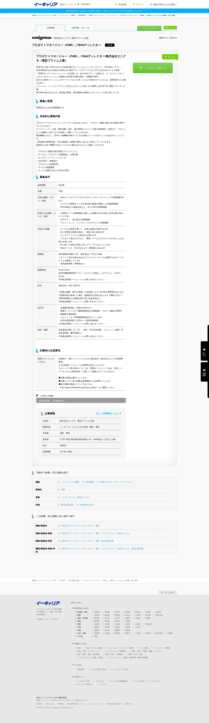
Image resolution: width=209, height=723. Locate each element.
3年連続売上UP (86, 505)
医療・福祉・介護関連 (114, 654)
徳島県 (97, 630)
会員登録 (123, 4)
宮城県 (127, 612)
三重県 (127, 621)
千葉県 (137, 615)
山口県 (137, 627)
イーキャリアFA (83, 681)
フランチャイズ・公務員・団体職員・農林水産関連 (128, 658)
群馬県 (117, 615)
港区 (63, 489)
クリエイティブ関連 (67, 15)
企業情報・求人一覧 (80, 28)
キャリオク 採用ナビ (85, 684)
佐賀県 (107, 633)
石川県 (117, 618)
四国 (79, 630)
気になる (172, 27)
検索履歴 (204, 374)
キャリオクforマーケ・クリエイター (147, 681)
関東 (79, 615)
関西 (79, 624)
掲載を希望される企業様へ (165, 4)
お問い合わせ (50, 704)
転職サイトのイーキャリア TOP (44, 15)
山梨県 (137, 618)
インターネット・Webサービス (75, 497)
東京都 (148, 615)
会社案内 (39, 704)
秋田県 (137, 612)
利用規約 (61, 704)
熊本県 (127, 633)
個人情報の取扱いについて (76, 704)
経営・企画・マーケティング (88, 651)
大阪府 (117, 624)
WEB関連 (81, 15)
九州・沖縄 (81, 633)
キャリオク (100, 681)
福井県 (127, 618)
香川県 (107, 630)
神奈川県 (159, 615)
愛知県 (117, 621)
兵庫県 (127, 624)
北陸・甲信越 (82, 618)
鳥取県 (97, 627)
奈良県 (137, 624)
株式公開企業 (67, 505)
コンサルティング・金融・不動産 (90, 658)
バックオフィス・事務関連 (115, 651)
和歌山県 (149, 624)
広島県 (127, 627)
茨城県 (97, 615)
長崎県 (117, 633)
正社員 (62, 580)
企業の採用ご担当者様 (114, 704)
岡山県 (117, 627)
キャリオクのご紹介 (121, 669)
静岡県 (107, 621)
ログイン (140, 4)
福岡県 (97, 633)
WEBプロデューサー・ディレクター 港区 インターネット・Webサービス (95, 533)
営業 (79, 648)
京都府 (107, 624)
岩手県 (117, 612)
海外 (96, 636)
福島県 (158, 612)
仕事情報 (50, 28)
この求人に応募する (149, 28)
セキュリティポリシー (96, 704)
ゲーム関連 (144, 648)
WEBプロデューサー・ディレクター (102, 15)
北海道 (97, 612)
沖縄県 (170, 633)
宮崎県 (148, 633)
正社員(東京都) (73, 580)
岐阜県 (97, 621)
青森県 (107, 612)
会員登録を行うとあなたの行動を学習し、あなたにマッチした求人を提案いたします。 (104, 11)
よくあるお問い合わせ (98, 669)
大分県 (137, 633)
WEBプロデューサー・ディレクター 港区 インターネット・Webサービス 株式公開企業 (102, 548)
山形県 (148, 612)
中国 (79, 627)
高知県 (127, 630)
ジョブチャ (103, 684)
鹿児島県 (159, 633)
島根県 (107, 627)
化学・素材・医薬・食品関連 (88, 654)
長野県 (148, 618)
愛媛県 (117, 630)
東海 (79, 621)
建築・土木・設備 (135, 654)
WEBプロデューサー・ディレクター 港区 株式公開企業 (87, 541)
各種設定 (80, 669)
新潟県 (97, 618)
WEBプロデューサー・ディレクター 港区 (80, 526)
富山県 (107, 618)
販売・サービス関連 (94, 648)
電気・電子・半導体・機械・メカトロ (146, 651)
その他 (79, 636)
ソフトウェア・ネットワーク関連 (121, 648)
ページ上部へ (169, 593)
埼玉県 (127, 615)
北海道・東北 (82, 612)
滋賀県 (97, 624)
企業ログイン (129, 704)
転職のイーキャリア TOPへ (48, 619)
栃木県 (107, 615)
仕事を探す (86, 4)
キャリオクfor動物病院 (118, 681)
